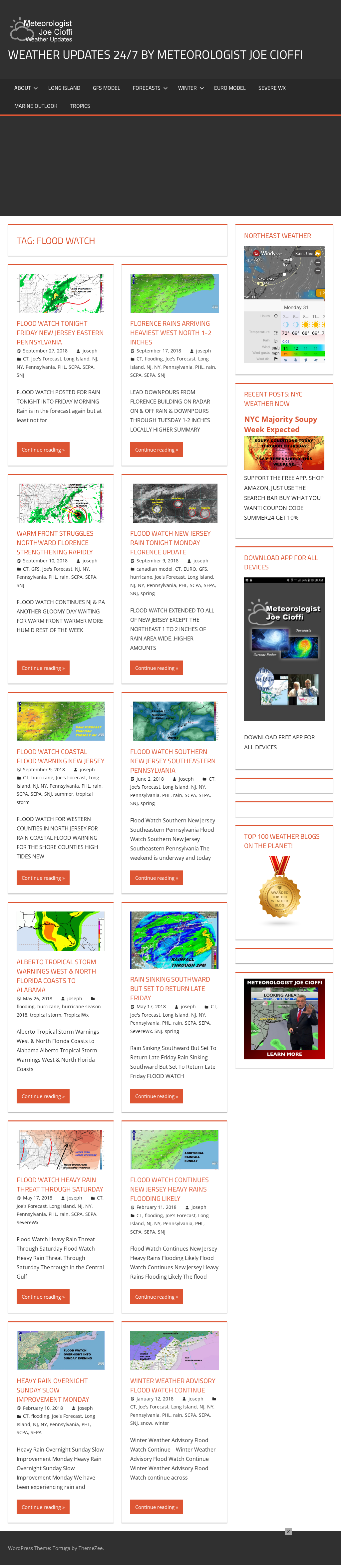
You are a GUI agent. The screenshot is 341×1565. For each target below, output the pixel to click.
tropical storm (45, 1015)
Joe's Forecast (46, 358)
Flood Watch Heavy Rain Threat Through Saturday (60, 1184)
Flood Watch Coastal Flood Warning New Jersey (61, 756)
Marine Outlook (35, 106)
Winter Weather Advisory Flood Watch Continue (172, 1385)
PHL (62, 367)
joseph (90, 350)
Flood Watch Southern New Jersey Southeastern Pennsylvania (173, 760)
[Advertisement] (170, 166)
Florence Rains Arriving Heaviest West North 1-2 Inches (170, 332)
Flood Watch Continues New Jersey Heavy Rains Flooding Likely (169, 1189)
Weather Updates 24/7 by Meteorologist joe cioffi (155, 54)
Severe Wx (272, 88)
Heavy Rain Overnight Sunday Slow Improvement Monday (53, 1389)
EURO (189, 569)
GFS (35, 569)
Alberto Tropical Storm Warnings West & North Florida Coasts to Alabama (56, 976)
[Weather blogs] (280, 926)
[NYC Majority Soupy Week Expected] (284, 468)
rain (210, 367)
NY (20, 367)
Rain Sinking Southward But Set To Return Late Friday (170, 988)
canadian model (154, 569)
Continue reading (41, 449)
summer (64, 794)
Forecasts (147, 88)
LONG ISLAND (64, 88)
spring (148, 593)
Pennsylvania (40, 367)
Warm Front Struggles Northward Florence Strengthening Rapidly (55, 542)
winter (162, 1423)
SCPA (74, 367)
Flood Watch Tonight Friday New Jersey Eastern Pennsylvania (60, 332)
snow (146, 1423)
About (22, 88)
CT (26, 358)
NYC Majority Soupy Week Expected (280, 424)
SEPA (88, 367)
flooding (154, 358)
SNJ (20, 375)
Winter (187, 88)
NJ (94, 358)
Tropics (80, 106)
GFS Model (106, 88)
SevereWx (141, 1031)
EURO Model (230, 88)
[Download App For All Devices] (284, 719)
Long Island (77, 358)
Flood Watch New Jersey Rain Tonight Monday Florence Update (170, 542)
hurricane (141, 577)
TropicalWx (76, 1015)
